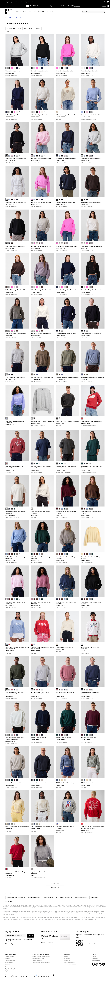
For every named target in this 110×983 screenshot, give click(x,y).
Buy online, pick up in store (11, 968)
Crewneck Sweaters (34, 897)
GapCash (7, 971)
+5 (69, 508)
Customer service (9, 956)
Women (18, 12)
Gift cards (7, 964)
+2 (94, 112)
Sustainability (65, 975)
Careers (66, 956)
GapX (51, 12)
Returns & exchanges (10, 960)
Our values (67, 958)
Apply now (77, 6)
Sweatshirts (94, 897)
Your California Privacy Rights (46, 975)
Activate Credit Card (37, 960)
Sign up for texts (96, 960)
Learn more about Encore (38, 958)
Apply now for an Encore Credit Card (41, 962)
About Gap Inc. (73, 975)
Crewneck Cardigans (81, 897)
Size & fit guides (9, 966)
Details (104, 6)
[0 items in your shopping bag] (108, 2)
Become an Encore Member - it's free (41, 956)
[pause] (108, 6)
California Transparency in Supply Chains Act (32, 976)
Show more (8, 901)
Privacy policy (9, 944)
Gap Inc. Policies (48, 976)
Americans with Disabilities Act (12, 976)
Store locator (95, 958)
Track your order (9, 962)
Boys (34, 12)
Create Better (67, 960)
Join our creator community (70, 964)
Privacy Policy (20, 975)
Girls (29, 12)
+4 (44, 243)
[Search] (104, 12)
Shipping (7, 958)
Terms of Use (57, 975)
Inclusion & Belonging (69, 962)
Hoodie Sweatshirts (66, 897)
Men (24, 12)
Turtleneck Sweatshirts (50, 897)
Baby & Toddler (43, 12)
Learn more (51, 942)
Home (7, 18)
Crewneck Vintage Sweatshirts (16, 897)
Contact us (94, 956)
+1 (19, 68)
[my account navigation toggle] (104, 2)
